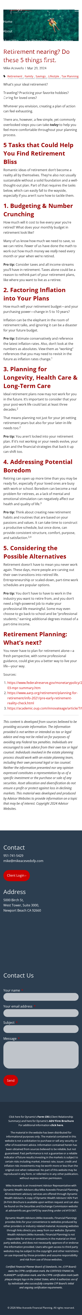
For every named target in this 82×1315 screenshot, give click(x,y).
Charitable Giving (46, 69)
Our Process (64, 41)
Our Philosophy (36, 41)
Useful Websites (15, 89)
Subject (25, 1022)
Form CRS (43, 1116)
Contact (9, 108)
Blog (6, 98)
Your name (27, 990)
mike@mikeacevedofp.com (23, 861)
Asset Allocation (15, 69)
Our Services (12, 50)
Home (7, 21)
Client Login (12, 117)
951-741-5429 (13, 855)
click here (56, 1125)
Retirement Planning (43, 60)
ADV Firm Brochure (61, 1121)
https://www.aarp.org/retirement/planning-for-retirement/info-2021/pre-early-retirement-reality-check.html (42, 698)
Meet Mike (11, 41)
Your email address (33, 1006)
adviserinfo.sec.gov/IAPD (23, 1210)
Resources (11, 79)
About (7, 31)
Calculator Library (47, 89)
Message (26, 1038)
